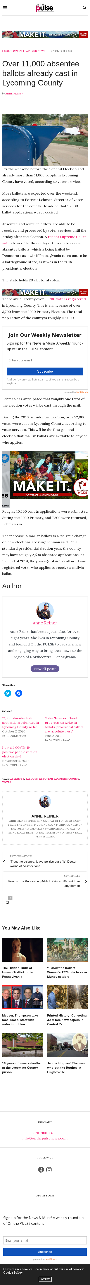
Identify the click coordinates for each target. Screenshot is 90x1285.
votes (6, 782)
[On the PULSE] (45, 7)
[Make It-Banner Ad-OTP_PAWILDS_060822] (45, 34)
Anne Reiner (14, 93)
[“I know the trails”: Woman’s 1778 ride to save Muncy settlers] (67, 950)
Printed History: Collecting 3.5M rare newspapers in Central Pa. (67, 1020)
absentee (17, 778)
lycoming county (66, 778)
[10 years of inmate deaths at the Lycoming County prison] (22, 1045)
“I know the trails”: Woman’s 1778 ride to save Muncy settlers (67, 972)
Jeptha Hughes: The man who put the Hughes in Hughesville (66, 1067)
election (46, 778)
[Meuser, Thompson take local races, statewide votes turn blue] (22, 997)
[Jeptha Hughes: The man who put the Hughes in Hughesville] (67, 1045)
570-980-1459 (45, 1133)
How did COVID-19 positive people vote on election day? (19, 752)
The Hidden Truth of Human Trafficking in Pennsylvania (17, 972)
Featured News (34, 51)
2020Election (12, 51)
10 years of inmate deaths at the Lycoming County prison (21, 1067)
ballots (32, 778)
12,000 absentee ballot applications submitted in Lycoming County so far (20, 722)
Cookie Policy (12, 1272)
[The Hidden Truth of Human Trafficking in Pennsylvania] (22, 950)
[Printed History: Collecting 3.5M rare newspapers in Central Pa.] (67, 997)
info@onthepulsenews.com (45, 1138)
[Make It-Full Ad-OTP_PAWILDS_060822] (45, 475)
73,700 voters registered (65, 299)
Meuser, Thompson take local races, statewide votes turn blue (20, 1020)
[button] (45, 140)
